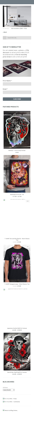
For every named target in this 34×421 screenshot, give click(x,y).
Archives (5, 387)
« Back (5, 32)
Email (5, 89)
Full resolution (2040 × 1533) (19, 28)
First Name (7, 81)
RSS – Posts (13, 399)
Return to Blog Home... (11, 410)
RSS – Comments (15, 402)
